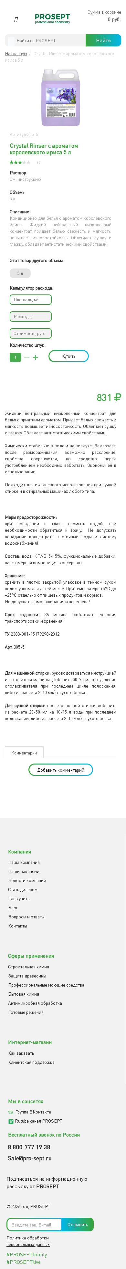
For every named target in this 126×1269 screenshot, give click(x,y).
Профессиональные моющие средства (46, 985)
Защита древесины (27, 975)
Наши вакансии (23, 871)
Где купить (18, 898)
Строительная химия (28, 966)
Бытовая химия (23, 994)
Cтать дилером (22, 889)
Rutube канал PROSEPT (38, 1121)
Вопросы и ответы (26, 916)
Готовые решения (26, 1012)
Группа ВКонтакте (33, 1111)
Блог (13, 907)
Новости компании (27, 880)
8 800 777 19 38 (29, 1147)
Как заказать (21, 1053)
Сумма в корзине (104, 12)
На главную (16, 53)
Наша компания (24, 862)
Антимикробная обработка (35, 1003)
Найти (103, 40)
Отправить (78, 1224)
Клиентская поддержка (31, 1062)
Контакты (17, 925)
